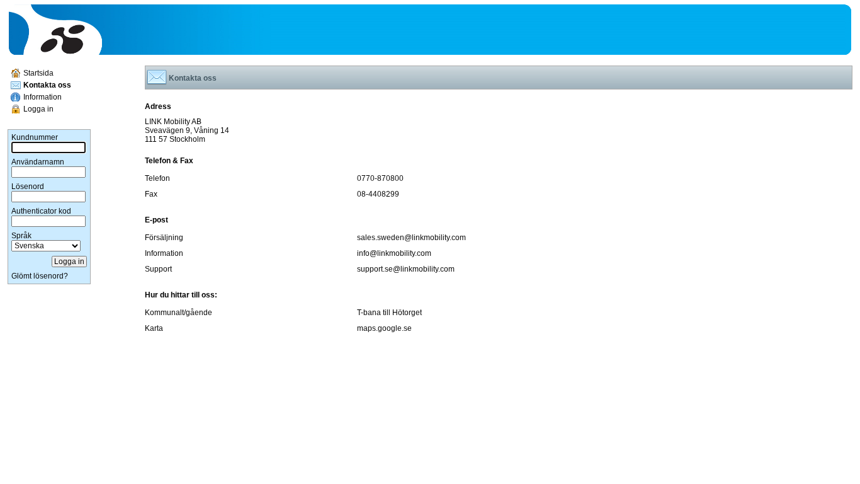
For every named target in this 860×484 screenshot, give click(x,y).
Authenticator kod (41, 211)
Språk (21, 235)
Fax (151, 194)
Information (42, 97)
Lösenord (27, 186)
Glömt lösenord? (39, 276)
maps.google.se (384, 328)
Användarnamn (37, 162)
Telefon (157, 178)
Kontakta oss (47, 85)
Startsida (38, 73)
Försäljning (164, 237)
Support (158, 269)
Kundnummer (34, 137)
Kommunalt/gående (178, 312)
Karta (154, 328)
